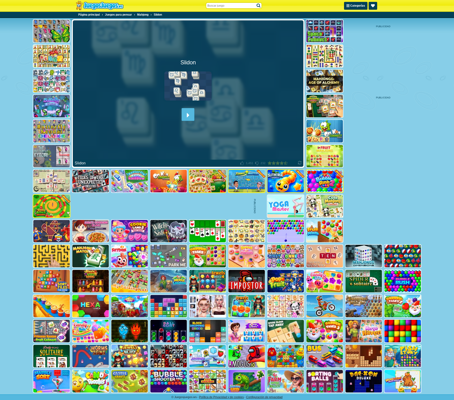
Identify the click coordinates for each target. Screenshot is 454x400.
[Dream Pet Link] (286, 306)
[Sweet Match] (247, 256)
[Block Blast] (169, 306)
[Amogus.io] (247, 356)
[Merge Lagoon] (169, 281)
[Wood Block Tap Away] (286, 331)
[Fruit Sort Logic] (90, 281)
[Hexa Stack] (90, 306)
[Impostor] (247, 281)
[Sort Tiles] (51, 281)
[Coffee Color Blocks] (51, 306)
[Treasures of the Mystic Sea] (364, 306)
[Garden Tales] (208, 256)
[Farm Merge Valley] (286, 381)
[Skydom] (129, 256)
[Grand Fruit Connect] (208, 181)
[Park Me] (169, 256)
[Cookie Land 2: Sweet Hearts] (129, 231)
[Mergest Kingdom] (129, 306)
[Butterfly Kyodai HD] (51, 156)
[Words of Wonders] (325, 256)
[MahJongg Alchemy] (325, 81)
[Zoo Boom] (286, 356)
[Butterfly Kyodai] (51, 31)
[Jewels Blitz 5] (129, 356)
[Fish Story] (403, 356)
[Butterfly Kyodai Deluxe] (51, 131)
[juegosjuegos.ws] (100, 6)
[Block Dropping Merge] (208, 331)
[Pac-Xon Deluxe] (364, 381)
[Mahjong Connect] (51, 56)
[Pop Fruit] (286, 281)
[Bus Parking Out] (325, 356)
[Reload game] (299, 163)
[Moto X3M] (325, 306)
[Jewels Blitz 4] (208, 281)
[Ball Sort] (169, 331)
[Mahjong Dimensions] (364, 256)
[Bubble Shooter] (286, 231)
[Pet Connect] (51, 81)
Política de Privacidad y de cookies (221, 397)
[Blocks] (403, 331)
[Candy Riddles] (90, 381)
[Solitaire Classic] (208, 231)
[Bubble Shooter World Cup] (403, 256)
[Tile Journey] (208, 356)
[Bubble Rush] (403, 281)
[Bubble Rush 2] (325, 181)
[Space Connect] (325, 31)
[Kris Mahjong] (247, 231)
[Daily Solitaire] (51, 356)
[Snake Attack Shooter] (51, 206)
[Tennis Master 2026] (247, 181)
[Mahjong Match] (90, 256)
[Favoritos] (373, 6)
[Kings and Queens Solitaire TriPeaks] (247, 331)
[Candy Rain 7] (90, 331)
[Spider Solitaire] (364, 281)
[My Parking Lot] (129, 281)
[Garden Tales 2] (403, 306)
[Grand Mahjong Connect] (325, 106)
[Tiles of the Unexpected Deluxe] (90, 181)
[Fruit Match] (325, 231)
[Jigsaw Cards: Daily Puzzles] (247, 381)
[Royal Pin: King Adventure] (51, 231)
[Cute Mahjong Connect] (325, 206)
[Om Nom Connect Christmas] (169, 181)
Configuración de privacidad (264, 397)
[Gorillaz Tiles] (169, 356)
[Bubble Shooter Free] (169, 381)
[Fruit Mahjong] (325, 156)
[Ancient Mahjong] (51, 181)
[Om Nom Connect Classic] (325, 131)
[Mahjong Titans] (325, 56)
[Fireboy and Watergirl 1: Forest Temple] (129, 331)
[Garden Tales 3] (325, 331)
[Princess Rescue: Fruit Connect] (51, 331)
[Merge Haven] (364, 331)
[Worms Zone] (90, 356)
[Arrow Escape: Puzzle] (51, 256)
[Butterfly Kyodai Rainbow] (129, 181)
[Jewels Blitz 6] (247, 306)
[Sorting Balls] (325, 381)
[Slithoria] (286, 181)
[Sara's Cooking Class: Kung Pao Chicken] (90, 231)
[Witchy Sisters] (169, 231)
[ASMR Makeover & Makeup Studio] (208, 306)
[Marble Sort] (51, 381)
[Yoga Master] (286, 206)
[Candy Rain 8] (325, 281)
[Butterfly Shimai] (51, 106)
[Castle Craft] (129, 381)
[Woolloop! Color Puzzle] (403, 381)
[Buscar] (259, 6)
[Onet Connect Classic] (286, 256)
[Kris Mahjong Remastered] (208, 381)
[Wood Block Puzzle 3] (364, 356)
